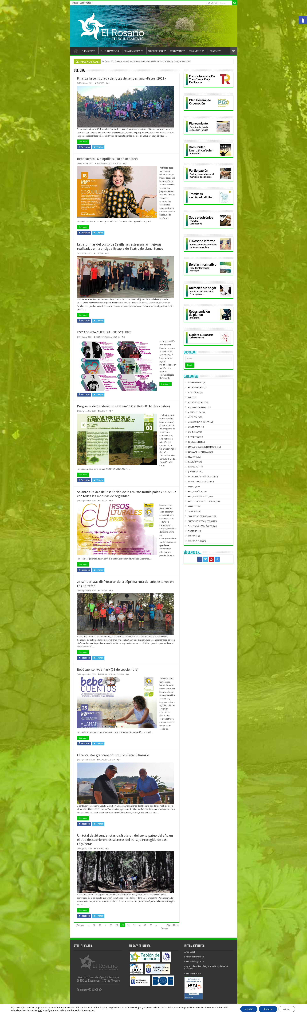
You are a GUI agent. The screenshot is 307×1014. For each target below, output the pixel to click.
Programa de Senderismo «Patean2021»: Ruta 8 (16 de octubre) (123, 406)
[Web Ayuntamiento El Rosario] (153, 26)
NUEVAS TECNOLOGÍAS (199, 481)
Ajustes (286, 1009)
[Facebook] (206, 3)
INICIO (76, 50)
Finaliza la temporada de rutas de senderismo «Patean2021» (121, 78)
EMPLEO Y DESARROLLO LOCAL (202, 447)
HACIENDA (193, 462)
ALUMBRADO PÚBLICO (198, 422)
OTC (190, 397)
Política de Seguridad (194, 961)
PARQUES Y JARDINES (198, 496)
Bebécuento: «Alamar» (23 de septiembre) (107, 669)
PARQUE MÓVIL (195, 491)
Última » (164, 928)
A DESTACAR (194, 392)
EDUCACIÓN (194, 442)
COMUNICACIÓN (197, 51)
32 (134, 925)
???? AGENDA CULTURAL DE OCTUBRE (104, 332)
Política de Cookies (193, 973)
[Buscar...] (234, 2)
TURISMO (192, 531)
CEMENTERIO (194, 427)
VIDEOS (191, 536)
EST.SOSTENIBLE (195, 387)
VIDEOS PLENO (195, 541)
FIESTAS (192, 457)
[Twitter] (209, 3)
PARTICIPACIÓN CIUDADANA (201, 501)
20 (100, 925)
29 (117, 925)
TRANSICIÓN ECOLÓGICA (200, 526)
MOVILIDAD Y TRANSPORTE (201, 476)
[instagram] (215, 3)
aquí (40, 1010)
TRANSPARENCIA (177, 51)
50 (151, 925)
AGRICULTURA (194, 412)
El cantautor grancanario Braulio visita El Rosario (113, 755)
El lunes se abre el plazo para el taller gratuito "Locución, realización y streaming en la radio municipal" (147, 61)
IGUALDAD (193, 467)
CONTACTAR (215, 51)
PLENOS (191, 506)
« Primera (79, 925)
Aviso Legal (189, 952)
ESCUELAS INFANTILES (198, 452)
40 (145, 925)
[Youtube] (212, 3)
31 (128, 925)
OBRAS (191, 486)
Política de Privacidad (194, 957)
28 (111, 925)
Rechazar (268, 1009)
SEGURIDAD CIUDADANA (199, 516)
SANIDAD (192, 511)
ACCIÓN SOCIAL (195, 402)
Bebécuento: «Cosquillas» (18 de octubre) (107, 159)
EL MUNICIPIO (88, 51)
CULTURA (100, 83)
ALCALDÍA (103, 760)
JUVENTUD (193, 471)
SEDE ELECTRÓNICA (157, 51)
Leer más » (83, 141)
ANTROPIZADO (195, 382)
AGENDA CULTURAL (104, 163)
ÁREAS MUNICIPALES (133, 51)
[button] (303, 20)
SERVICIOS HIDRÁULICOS (200, 521)
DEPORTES (193, 437)
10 (94, 925)
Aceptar (249, 1009)
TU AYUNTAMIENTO (109, 51)
